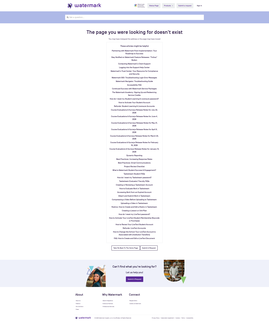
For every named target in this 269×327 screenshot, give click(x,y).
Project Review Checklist (134, 166)
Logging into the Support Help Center (134, 67)
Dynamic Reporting (134, 155)
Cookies (178, 318)
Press (77, 309)
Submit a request (184, 6)
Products (167, 6)
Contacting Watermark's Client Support (134, 64)
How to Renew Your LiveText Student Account (134, 224)
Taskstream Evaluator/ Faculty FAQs (134, 181)
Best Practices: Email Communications (134, 163)
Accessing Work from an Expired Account (134, 192)
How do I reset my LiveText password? (134, 214)
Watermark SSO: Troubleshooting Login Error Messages (134, 77)
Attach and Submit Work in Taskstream (134, 196)
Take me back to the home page (125, 248)
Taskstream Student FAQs (134, 174)
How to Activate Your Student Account (134, 102)
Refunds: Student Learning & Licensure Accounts (134, 106)
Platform (78, 303)
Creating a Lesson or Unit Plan (134, 210)
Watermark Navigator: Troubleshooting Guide (134, 81)
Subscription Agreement (167, 318)
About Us (78, 300)
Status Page (154, 6)
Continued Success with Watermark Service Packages (134, 89)
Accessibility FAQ (134, 85)
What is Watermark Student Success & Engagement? (134, 170)
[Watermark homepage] (84, 6)
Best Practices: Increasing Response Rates (134, 159)
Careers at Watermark (135, 303)
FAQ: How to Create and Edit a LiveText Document (134, 238)
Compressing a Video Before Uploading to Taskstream (134, 199)
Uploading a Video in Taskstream (134, 203)
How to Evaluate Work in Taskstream (134, 188)
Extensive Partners (108, 303)
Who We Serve (79, 306)
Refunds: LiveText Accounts (134, 228)
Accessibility (189, 318)
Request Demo (133, 300)
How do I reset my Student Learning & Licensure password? (134, 99)
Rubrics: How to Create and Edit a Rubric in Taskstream (134, 207)
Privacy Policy (155, 318)
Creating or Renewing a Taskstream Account (134, 185)
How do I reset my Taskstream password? (134, 177)
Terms (183, 318)
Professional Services (108, 306)
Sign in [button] (199, 6)
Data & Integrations (108, 300)
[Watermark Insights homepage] (83, 318)
